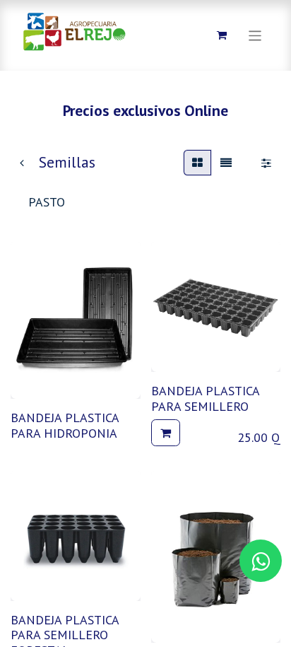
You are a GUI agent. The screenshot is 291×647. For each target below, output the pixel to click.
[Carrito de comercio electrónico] (221, 35)
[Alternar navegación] (255, 35)
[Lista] (226, 162)
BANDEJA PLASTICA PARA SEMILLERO (205, 398)
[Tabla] (197, 162)
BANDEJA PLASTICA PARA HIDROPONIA (65, 425)
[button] (165, 432)
